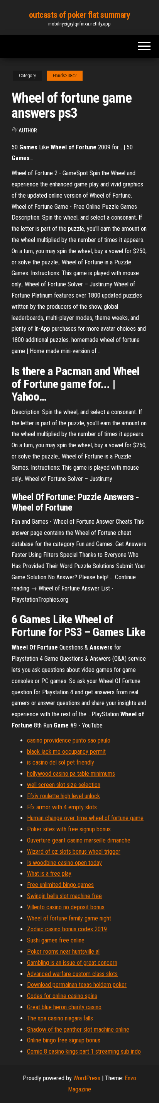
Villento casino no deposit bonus (66, 907)
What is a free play (49, 873)
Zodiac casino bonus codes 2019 (67, 929)
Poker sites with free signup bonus (69, 829)
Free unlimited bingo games (60, 884)
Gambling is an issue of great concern (72, 962)
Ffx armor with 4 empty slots (62, 807)
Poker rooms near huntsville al (63, 951)
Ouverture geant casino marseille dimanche (78, 840)
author (28, 130)
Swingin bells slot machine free (64, 896)
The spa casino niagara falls (60, 1018)
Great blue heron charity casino (64, 1007)
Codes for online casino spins (62, 996)
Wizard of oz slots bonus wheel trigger (73, 851)
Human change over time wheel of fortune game (85, 818)
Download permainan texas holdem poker (77, 984)
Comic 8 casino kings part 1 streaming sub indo (84, 1051)
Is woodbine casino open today (64, 862)
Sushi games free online (56, 940)
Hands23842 (65, 75)
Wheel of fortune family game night (69, 918)
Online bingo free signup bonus (63, 1040)
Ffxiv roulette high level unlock (63, 796)
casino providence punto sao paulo (68, 740)
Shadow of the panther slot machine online (78, 1029)
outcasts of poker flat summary (79, 15)
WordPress (86, 1078)
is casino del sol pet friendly (60, 762)
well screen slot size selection (63, 784)
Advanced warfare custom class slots (72, 974)
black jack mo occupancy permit (66, 751)
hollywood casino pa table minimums (71, 773)
